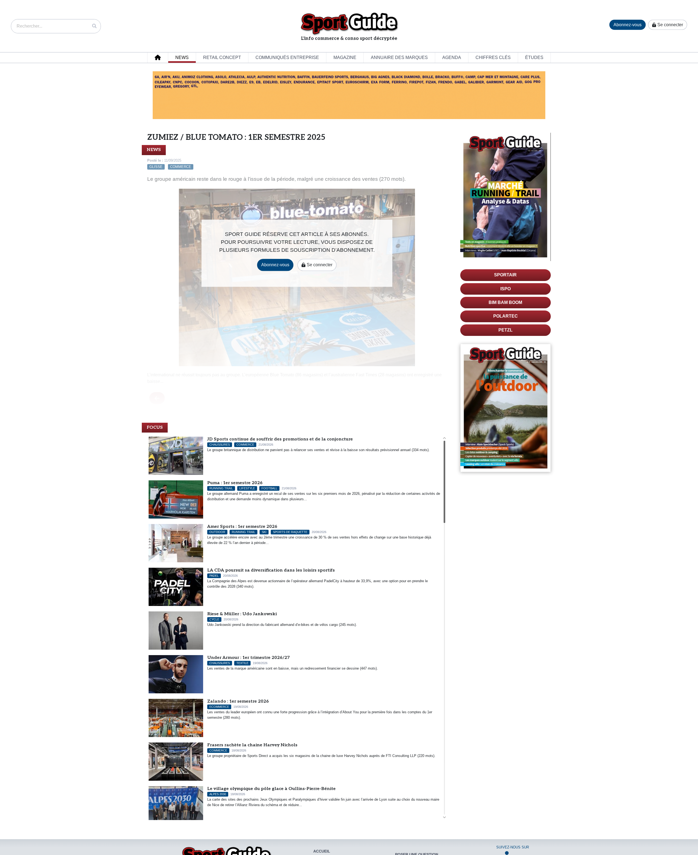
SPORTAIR (505, 275)
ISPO (505, 288)
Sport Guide (349, 23)
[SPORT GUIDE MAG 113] (505, 197)
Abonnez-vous (627, 24)
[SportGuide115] (505, 408)
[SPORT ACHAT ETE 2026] (349, 95)
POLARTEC (505, 316)
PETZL (505, 330)
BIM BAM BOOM (505, 302)
